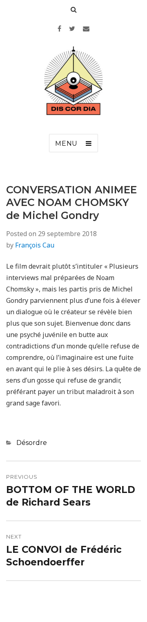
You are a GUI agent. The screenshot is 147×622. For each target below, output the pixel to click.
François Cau (34, 245)
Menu (66, 143)
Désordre (31, 443)
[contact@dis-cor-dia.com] (86, 28)
